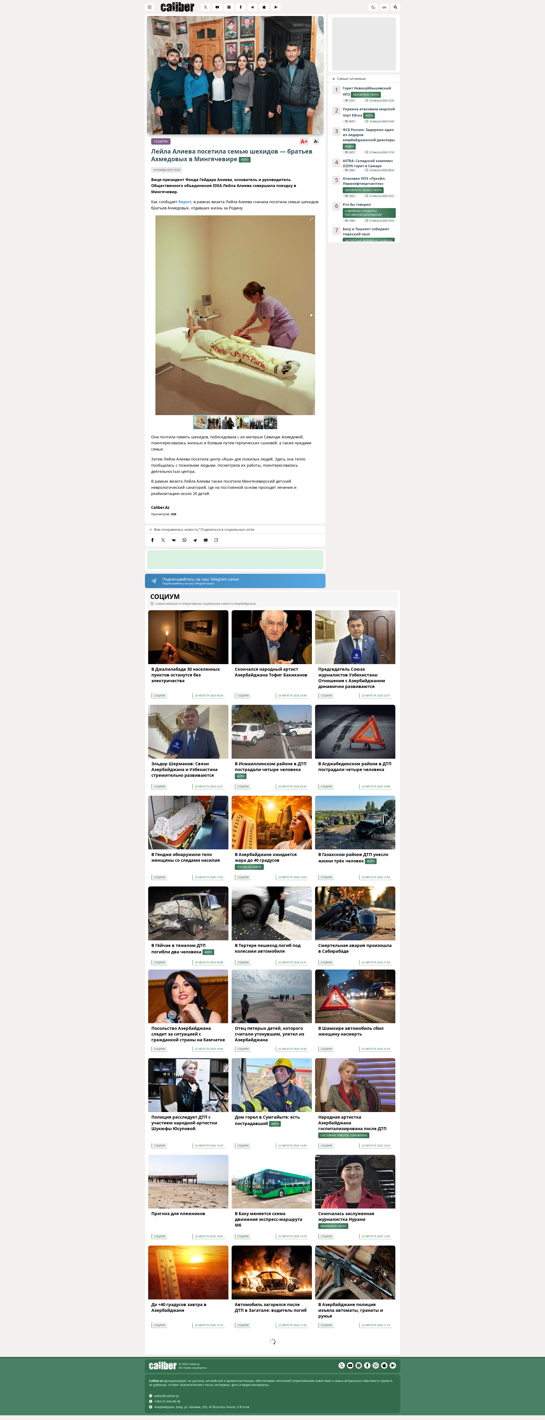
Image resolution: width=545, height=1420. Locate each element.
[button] (311, 219)
